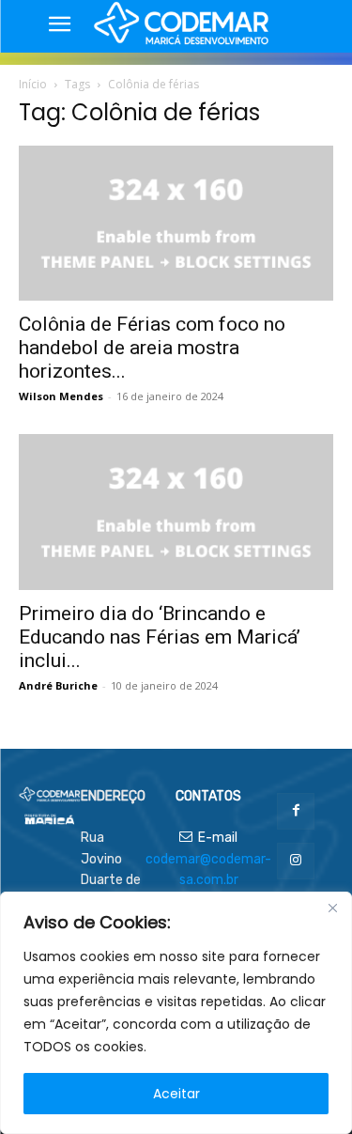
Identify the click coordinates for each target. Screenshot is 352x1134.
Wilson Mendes (61, 396)
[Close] (332, 907)
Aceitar (176, 1093)
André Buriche (58, 685)
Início (33, 84)
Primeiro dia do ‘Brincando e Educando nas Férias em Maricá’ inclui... (159, 637)
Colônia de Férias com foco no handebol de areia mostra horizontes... (152, 347)
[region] (176, 1013)
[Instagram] (295, 861)
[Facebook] (295, 811)
